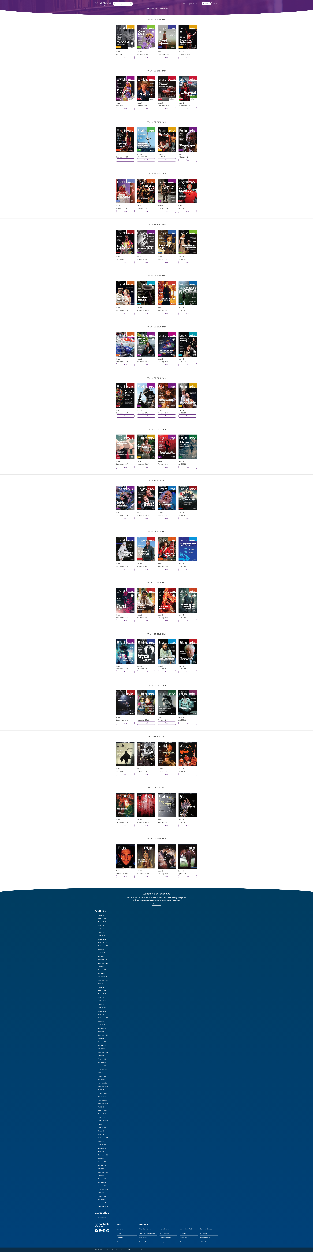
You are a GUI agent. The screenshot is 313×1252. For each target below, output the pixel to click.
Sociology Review (205, 1237)
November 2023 (102, 959)
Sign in (215, 3)
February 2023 (102, 970)
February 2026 (102, 918)
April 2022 (101, 987)
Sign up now (156, 904)
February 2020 (102, 1024)
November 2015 (102, 1100)
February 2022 (102, 990)
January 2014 (102, 1131)
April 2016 (101, 1090)
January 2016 (102, 1096)
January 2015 (102, 1114)
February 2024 (102, 953)
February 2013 (102, 1144)
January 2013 (102, 1148)
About (118, 1242)
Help (197, 3)
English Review (164, 1233)
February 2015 (102, 1110)
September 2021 (103, 1000)
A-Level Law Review (145, 1229)
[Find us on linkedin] (103, 1230)
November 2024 (102, 942)
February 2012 (102, 1162)
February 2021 (102, 1007)
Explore (119, 1233)
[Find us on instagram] (107, 1230)
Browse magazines (188, 3)
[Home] (103, 4)
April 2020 (101, 1021)
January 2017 (102, 1079)
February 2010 (102, 1196)
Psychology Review (206, 1229)
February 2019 (102, 1042)
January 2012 (102, 1165)
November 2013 (102, 1134)
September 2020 (103, 1018)
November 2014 (102, 1117)
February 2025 (102, 935)
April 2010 (101, 1192)
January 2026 (102, 922)
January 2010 (102, 1199)
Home (147, 8)
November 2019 (102, 1031)
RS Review (203, 1233)
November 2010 (102, 1186)
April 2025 (101, 932)
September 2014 (103, 1120)
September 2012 (103, 1155)
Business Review (144, 1237)
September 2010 (103, 1189)
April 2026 (101, 915)
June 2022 (101, 983)
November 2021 (102, 997)
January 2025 (102, 939)
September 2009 (103, 1206)
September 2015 (103, 1103)
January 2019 (102, 1045)
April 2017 (101, 1072)
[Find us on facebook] (96, 1230)
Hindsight (162, 1242)
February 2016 (102, 1093)
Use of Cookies (129, 1249)
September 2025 (103, 929)
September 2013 (103, 1138)
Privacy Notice (139, 1249)
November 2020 (102, 1014)
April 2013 (101, 1141)
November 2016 (102, 1083)
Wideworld (203, 1242)
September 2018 (103, 1052)
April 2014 (101, 1124)
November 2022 (102, 976)
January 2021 (102, 1011)
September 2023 (103, 963)
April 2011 (101, 1175)
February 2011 (102, 1179)
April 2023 (101, 966)
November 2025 (102, 925)
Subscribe (206, 3)
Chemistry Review (144, 1242)
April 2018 (101, 1055)
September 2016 (103, 1086)
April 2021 (101, 1004)
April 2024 (101, 949)
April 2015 (101, 1107)
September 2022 (103, 980)
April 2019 (101, 1038)
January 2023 (102, 973)
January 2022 (102, 994)
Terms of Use (119, 1249)
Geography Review (165, 1237)
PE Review (183, 1233)
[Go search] (131, 4)
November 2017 (102, 1066)
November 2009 (102, 1203)
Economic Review (165, 1229)
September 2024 (103, 946)
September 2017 (103, 1069)
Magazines (120, 1229)
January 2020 (102, 1028)
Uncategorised (102, 1217)
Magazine (154, 8)
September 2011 (103, 1172)
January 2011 (102, 1182)
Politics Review (184, 1242)
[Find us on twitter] (100, 1230)
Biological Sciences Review (147, 1233)
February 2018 (102, 1059)
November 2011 (102, 1168)
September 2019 (103, 1035)
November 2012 (102, 1151)
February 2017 (102, 1076)
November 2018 (102, 1048)
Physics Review (184, 1237)
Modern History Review (186, 1229)
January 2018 (102, 1062)
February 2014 (102, 1127)
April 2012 (101, 1158)
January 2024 (102, 956)
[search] (123, 4)
